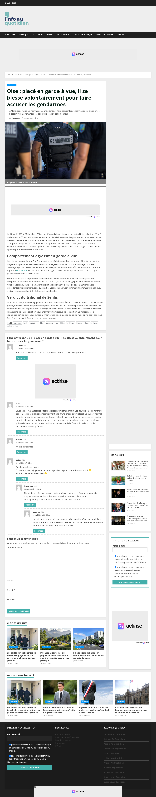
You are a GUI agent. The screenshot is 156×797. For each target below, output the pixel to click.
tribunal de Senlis (82, 323)
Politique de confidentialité (67, 737)
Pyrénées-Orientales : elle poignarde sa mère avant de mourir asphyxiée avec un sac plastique (55, 639)
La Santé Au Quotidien (115, 734)
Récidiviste (70, 323)
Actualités (10, 35)
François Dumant (13, 118)
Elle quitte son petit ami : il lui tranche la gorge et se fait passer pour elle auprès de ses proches (22, 639)
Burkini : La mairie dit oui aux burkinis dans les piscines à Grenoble (137, 478)
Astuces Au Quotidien (114, 739)
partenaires (127, 576)
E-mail (11, 590)
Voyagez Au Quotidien (114, 777)
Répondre (21, 358)
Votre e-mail (118, 545)
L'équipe (59, 746)
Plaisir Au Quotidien (113, 767)
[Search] (150, 34)
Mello (42, 323)
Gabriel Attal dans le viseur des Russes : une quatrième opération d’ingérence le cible (60, 692)
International (64, 35)
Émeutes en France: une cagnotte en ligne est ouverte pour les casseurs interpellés (137, 518)
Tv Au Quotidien (111, 753)
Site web (11, 599)
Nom (10, 580)
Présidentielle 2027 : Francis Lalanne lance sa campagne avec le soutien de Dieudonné (132, 692)
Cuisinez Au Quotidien (114, 782)
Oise (63, 323)
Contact (121, 35)
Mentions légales (63, 740)
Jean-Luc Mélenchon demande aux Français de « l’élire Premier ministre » (138, 491)
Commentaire (14, 547)
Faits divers (37, 35)
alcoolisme (18, 323)
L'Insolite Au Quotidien (115, 748)
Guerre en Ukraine (104, 35)
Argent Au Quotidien (114, 763)
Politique (23, 35)
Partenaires (60, 743)
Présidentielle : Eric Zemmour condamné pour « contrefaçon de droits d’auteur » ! (137, 505)
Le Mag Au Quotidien (114, 758)
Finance (50, 35)
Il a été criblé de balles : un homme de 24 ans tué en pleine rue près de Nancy (88, 639)
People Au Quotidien (114, 744)
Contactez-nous (62, 734)
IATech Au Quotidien (114, 772)
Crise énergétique (83, 35)
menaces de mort (52, 323)
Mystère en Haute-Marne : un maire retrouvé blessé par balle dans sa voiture (96, 692)
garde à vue (33, 323)
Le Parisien (21, 270)
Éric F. (26, 323)
